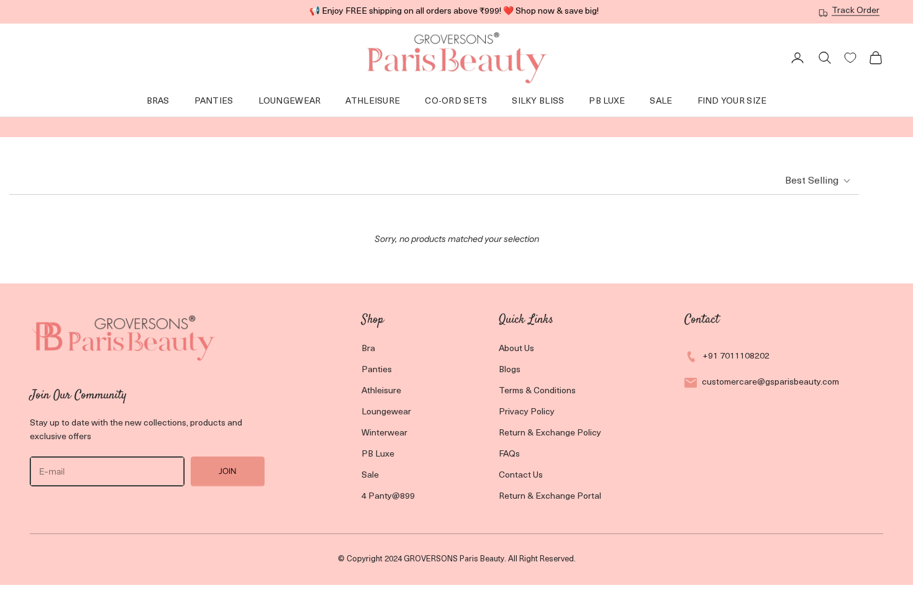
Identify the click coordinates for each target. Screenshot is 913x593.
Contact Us (521, 475)
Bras (158, 101)
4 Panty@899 (388, 496)
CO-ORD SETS (456, 101)
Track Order (855, 11)
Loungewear (386, 412)
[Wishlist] (850, 57)
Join (228, 471)
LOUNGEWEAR (289, 101)
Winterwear (384, 433)
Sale (661, 101)
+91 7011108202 (736, 356)
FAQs (509, 454)
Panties (214, 101)
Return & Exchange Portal (550, 496)
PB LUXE (607, 101)
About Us (516, 349)
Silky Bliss (538, 101)
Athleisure (372, 101)
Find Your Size (732, 101)
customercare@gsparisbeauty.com (770, 382)
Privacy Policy (527, 412)
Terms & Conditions (537, 391)
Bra (368, 349)
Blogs (509, 370)
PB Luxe (377, 454)
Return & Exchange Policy (550, 433)
